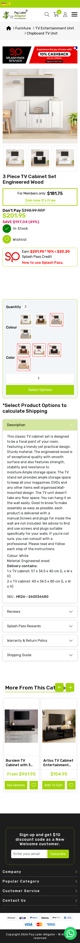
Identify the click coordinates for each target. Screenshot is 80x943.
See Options (16, 785)
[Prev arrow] (59, 687)
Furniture (23, 28)
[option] (40, 106)
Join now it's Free (40, 200)
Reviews (13, 612)
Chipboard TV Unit (42, 33)
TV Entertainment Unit (54, 28)
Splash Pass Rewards (24, 626)
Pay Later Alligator (42, 934)
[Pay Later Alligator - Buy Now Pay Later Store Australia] (15, 14)
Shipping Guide (19, 655)
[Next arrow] (70, 687)
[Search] (47, 14)
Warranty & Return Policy (27, 641)
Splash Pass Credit (37, 257)
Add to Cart (54, 785)
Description (16, 425)
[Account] (65, 14)
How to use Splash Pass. (42, 263)
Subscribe (58, 854)
